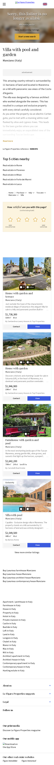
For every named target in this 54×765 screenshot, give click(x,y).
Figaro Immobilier (10, 760)
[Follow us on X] (20, 716)
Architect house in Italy (14, 659)
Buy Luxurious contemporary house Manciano (24, 581)
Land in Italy (8, 634)
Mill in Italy (8, 652)
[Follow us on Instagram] (9, 716)
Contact (16, 326)
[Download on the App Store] (12, 746)
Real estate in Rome (12, 165)
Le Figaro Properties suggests (19, 693)
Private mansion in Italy (14, 620)
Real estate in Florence (14, 170)
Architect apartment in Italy (16, 656)
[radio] (10, 221)
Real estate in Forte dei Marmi (17, 179)
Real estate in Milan (12, 174)
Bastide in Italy (10, 627)
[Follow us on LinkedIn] (4, 716)
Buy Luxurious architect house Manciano (21, 577)
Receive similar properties (21, 255)
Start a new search (27, 36)
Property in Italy (10, 613)
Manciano (12, 195)
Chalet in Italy (9, 641)
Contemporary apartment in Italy (19, 663)
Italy (30, 193)
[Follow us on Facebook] (15, 716)
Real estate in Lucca (12, 184)
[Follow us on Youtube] (26, 716)
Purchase (20, 193)
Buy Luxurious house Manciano (17, 574)
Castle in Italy (9, 623)
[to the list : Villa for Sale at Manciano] (4, 194)
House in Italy (9, 609)
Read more (8, 141)
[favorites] (49, 4)
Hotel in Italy (9, 616)
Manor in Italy (9, 645)
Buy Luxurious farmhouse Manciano (19, 570)
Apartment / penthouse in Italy (17, 602)
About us (7, 685)
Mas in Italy (8, 649)
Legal (6, 701)
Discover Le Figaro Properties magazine (21, 730)
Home (11, 193)
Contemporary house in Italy (16, 667)
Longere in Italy (10, 638)
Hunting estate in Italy (13, 670)
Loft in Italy (8, 630)
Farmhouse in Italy (11, 605)
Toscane (40, 193)
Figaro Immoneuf (29, 760)
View (37, 326)
